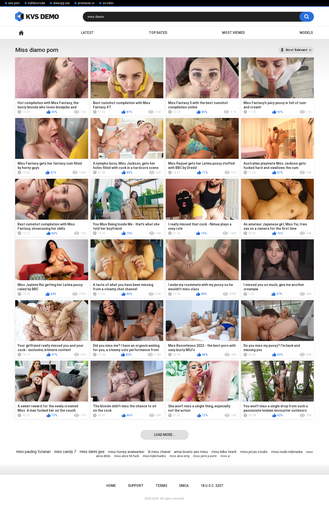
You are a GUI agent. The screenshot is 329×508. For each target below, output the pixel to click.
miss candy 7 (65, 451)
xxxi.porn (14, 3)
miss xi (225, 456)
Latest (87, 33)
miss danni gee (92, 451)
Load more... (164, 435)
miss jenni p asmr (205, 456)
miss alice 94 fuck (126, 456)
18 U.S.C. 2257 (212, 486)
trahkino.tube (36, 3)
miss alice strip (180, 456)
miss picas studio (254, 452)
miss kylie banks (154, 456)
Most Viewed (233, 33)
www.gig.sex (61, 3)
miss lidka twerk (224, 452)
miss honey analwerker (126, 452)
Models (306, 33)
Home (21, 33)
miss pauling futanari (33, 451)
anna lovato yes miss (191, 452)
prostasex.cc (86, 3)
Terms (161, 486)
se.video (108, 3)
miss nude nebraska (287, 452)
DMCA (184, 486)
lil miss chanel (159, 452)
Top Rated (158, 33)
